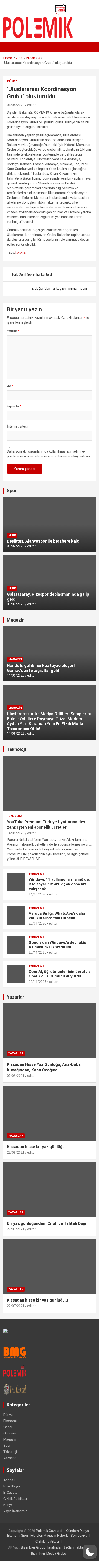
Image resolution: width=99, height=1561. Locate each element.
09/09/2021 (15, 1076)
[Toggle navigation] (9, 47)
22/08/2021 (15, 1152)
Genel (7, 1427)
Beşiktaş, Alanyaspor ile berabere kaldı (44, 541)
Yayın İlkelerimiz (15, 1511)
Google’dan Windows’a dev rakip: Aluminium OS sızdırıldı (58, 944)
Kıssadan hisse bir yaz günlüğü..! (37, 1300)
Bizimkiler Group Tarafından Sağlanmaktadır (54, 1547)
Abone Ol (10, 1480)
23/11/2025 (37, 982)
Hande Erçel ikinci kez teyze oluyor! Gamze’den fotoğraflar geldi (41, 668)
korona (20, 252)
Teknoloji (16, 749)
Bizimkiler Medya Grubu (48, 1553)
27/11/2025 (37, 952)
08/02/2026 (15, 546)
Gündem (9, 1433)
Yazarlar (15, 997)
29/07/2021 (15, 1229)
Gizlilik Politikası (15, 1499)
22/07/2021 (15, 1306)
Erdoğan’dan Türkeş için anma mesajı (59, 289)
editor (31, 105)
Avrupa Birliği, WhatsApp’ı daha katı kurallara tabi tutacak (57, 915)
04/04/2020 (15, 105)
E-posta (14, 406)
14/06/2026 (15, 675)
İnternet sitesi (17, 426)
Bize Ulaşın (11, 1486)
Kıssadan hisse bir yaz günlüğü (36, 1146)
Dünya (12, 81)
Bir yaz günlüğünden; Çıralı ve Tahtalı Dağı (46, 1223)
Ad (10, 386)
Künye (8, 1505)
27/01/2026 (37, 923)
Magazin (16, 620)
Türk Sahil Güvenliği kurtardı (32, 274)
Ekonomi (10, 1421)
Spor (12, 490)
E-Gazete (10, 1492)
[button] (90, 1552)
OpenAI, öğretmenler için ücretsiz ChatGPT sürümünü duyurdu (60, 973)
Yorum (13, 331)
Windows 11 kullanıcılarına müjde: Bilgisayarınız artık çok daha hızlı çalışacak (59, 884)
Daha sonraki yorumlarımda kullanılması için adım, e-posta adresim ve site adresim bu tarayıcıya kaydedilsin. (48, 453)
